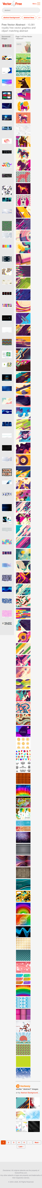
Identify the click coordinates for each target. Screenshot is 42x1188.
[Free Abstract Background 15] (23, 1061)
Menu (35, 3)
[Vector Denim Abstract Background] (23, 849)
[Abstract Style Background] (23, 1073)
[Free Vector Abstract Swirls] (23, 766)
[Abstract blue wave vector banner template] (7, 438)
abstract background (11, 17)
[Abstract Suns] (23, 743)
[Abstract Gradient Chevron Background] (23, 1002)
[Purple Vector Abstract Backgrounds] (23, 1014)
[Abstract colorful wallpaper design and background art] (7, 273)
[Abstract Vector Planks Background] (23, 872)
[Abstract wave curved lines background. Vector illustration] (20, 1114)
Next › (37, 1142)
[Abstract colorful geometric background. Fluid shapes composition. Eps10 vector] (7, 84)
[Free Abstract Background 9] (23, 1049)
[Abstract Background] (23, 695)
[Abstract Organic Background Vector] (23, 896)
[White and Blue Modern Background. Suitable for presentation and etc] (7, 73)
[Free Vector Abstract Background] (23, 813)
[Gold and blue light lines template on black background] (7, 379)
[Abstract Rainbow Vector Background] (23, 908)
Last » (21, 1146)
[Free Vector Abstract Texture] (23, 778)
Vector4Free (12, 3)
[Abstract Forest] (23, 58)
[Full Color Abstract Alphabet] (23, 754)
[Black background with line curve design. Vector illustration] (7, 450)
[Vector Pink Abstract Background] (23, 967)
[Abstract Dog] (23, 94)
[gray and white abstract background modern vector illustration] (7, 238)
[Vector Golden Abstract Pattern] (23, 943)
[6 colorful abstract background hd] (7, 96)
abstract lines (29, 17)
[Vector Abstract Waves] (23, 860)
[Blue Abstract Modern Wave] (23, 931)
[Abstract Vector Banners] (23, 825)
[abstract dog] (23, 82)
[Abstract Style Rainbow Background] (23, 790)
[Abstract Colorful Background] (23, 802)
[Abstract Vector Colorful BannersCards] (23, 978)
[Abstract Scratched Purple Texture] (23, 837)
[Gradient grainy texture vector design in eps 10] (7, 592)
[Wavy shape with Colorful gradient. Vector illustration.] (7, 167)
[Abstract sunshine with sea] (23, 1037)
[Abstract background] (23, 47)
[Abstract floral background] (23, 1026)
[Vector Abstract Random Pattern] (23, 955)
